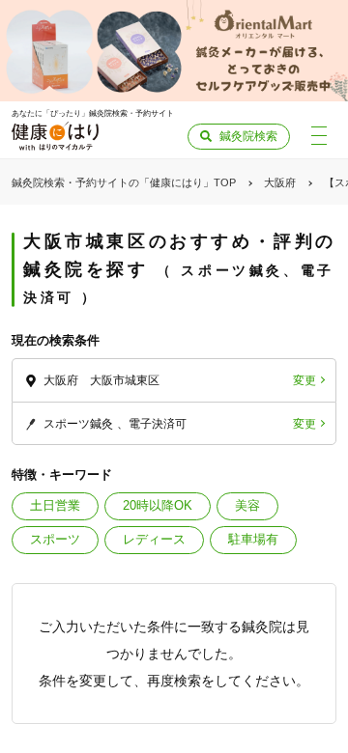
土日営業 (55, 505)
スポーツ (55, 539)
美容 (247, 505)
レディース (154, 539)
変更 (304, 380)
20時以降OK (157, 505)
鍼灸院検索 (248, 136)
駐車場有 (253, 539)
